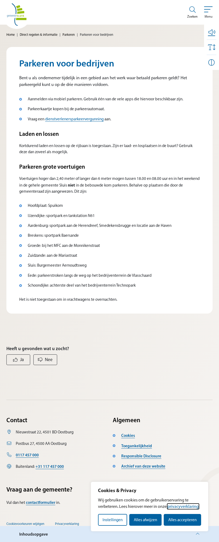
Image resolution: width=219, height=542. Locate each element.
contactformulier (40, 502)
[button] (211, 32)
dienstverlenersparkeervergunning (74, 119)
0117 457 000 (27, 454)
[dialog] (149, 506)
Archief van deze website (143, 466)
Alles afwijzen (145, 519)
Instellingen (113, 519)
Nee (49, 359)
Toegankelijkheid (136, 445)
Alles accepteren (182, 519)
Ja (22, 359)
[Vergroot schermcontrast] (211, 62)
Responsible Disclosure (141, 455)
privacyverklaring (183, 506)
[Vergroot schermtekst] (211, 47)
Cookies (128, 435)
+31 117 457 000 (50, 466)
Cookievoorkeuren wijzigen (25, 524)
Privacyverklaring (67, 524)
